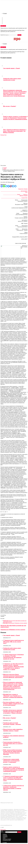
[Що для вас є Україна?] (15, 101)
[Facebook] (2, 186)
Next (5, 134)
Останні (5, 13)
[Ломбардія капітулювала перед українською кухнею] (15, 73)
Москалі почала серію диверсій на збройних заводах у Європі (13, 730)
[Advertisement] (14, 150)
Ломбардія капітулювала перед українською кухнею (12, 79)
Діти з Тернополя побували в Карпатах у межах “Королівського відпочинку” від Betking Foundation (14, 131)
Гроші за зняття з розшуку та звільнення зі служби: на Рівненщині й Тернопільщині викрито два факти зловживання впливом (15, 118)
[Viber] (11, 186)
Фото (4, 21)
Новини (5, 17)
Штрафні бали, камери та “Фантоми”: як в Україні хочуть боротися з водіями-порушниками (12, 696)
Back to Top (3, 829)
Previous (2, 134)
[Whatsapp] (4, 186)
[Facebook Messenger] (8, 186)
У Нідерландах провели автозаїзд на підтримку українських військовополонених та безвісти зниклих (13, 787)
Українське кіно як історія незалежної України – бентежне (12, 723)
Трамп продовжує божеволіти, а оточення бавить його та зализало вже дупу (13, 743)
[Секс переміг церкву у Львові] (15, 63)
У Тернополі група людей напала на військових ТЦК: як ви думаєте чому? (13, 642)
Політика (5, 18)
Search (19, 832)
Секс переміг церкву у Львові (11, 68)
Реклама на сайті (7, 23)
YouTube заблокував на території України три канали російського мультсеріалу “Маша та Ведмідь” (12, 711)
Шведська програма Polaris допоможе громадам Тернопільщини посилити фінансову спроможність (13, 676)
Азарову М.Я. (14, 197)
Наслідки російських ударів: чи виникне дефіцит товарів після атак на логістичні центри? (13, 704)
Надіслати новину (7, 22)
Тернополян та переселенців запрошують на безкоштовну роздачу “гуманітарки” (11, 761)
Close (2, 830)
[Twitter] (15, 186)
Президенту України (22, 188)
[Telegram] (13, 186)
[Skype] (6, 186)
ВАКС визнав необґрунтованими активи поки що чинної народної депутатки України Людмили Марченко (12, 752)
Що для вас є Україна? (9, 106)
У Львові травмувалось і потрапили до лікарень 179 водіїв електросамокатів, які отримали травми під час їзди (13, 656)
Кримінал (5, 20)
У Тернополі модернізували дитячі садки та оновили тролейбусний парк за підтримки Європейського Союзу (13, 778)
